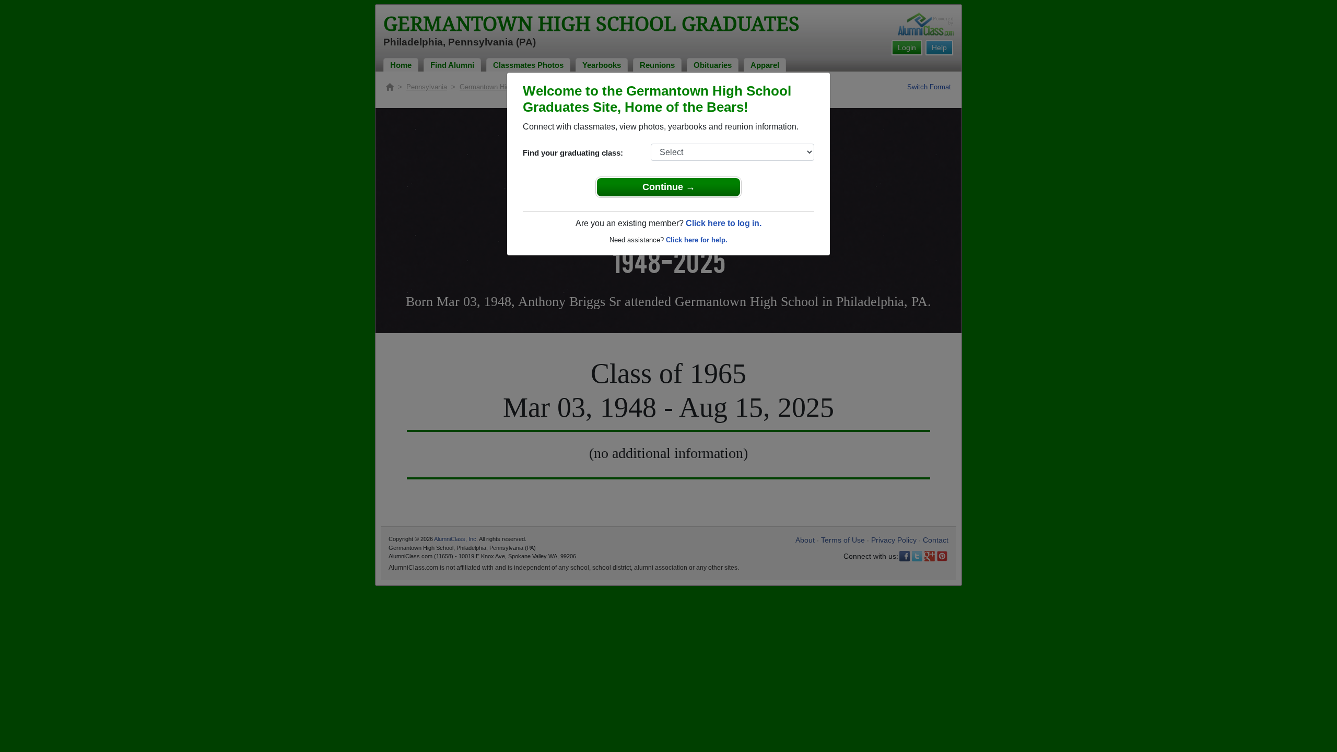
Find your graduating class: (573, 152)
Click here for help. (697, 240)
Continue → (668, 187)
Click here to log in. (723, 223)
